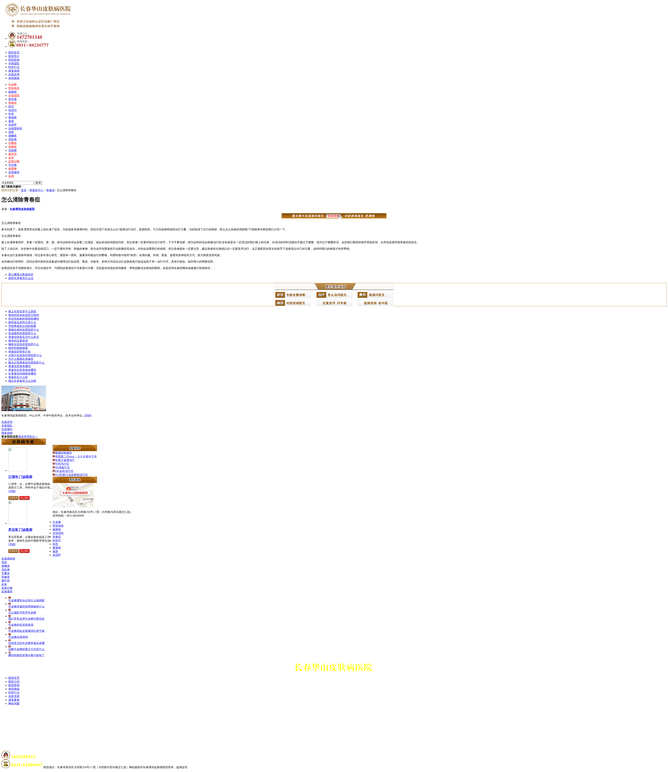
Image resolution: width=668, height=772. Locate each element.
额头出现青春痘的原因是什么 (26, 362)
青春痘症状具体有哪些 (22, 369)
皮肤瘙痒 (13, 172)
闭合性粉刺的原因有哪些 (23, 318)
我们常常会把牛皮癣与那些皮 (26, 618)
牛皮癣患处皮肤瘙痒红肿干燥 (26, 630)
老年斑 (12, 99)
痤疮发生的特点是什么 (22, 322)
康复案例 (13, 699)
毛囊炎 (12, 143)
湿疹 (11, 132)
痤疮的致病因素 (18, 347)
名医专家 (13, 696)
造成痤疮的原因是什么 (22, 333)
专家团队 (13, 63)
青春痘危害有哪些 (19, 366)
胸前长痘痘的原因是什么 (23, 344)
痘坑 (11, 106)
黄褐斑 (12, 117)
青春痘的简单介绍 (19, 351)
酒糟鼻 (12, 135)
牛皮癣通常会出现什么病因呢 (26, 600)
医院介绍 (13, 681)
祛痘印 (12, 110)
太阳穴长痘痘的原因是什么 (25, 355)
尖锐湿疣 (13, 95)
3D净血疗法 (62, 467)
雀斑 (11, 121)
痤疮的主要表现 (18, 340)
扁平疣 (12, 154)
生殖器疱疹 (15, 128)
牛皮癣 (12, 84)
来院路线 (13, 78)
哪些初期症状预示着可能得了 (26, 655)
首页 (23, 190)
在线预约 (7, 429)
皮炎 (11, 157)
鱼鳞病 (12, 91)
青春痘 (12, 102)
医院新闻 (13, 59)
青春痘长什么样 (18, 377)
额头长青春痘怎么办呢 (22, 380)
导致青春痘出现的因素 (22, 326)
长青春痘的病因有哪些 (22, 373)
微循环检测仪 (63, 452)
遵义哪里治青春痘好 (20, 274)
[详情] (88, 415)
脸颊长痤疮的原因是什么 (23, 329)
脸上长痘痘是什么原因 (22, 311)
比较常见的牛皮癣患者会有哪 (26, 643)
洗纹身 (12, 139)
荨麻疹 (12, 146)
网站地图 (13, 703)
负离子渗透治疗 (65, 460)
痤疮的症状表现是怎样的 (23, 315)
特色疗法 (13, 67)
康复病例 (13, 70)
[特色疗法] (75, 450)
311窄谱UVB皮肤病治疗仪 (71, 474)
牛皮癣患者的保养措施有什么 (26, 606)
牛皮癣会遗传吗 (18, 636)
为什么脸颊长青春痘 (20, 358)
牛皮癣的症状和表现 (20, 624)
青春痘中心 (36, 190)
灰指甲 (12, 124)
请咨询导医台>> (28, 436)
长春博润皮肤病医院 (22, 209)
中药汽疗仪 (62, 463)
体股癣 (12, 168)
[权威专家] (23, 443)
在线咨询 (13, 74)
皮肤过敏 (13, 161)
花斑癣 (12, 150)
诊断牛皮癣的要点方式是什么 (26, 649)
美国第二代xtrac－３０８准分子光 (76, 456)
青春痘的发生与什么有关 (23, 337)
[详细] (12, 491)
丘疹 (11, 175)
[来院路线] (75, 482)
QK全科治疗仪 (64, 471)
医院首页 (13, 52)
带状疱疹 (13, 88)
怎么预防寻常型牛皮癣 (22, 612)
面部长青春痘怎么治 (20, 278)
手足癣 (12, 164)
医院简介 (13, 56)
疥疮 (11, 113)
